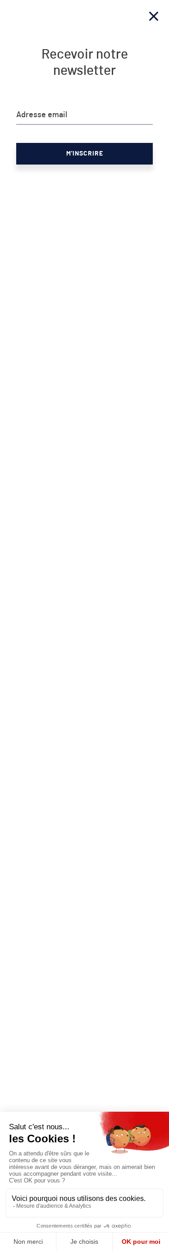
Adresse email (41, 115)
